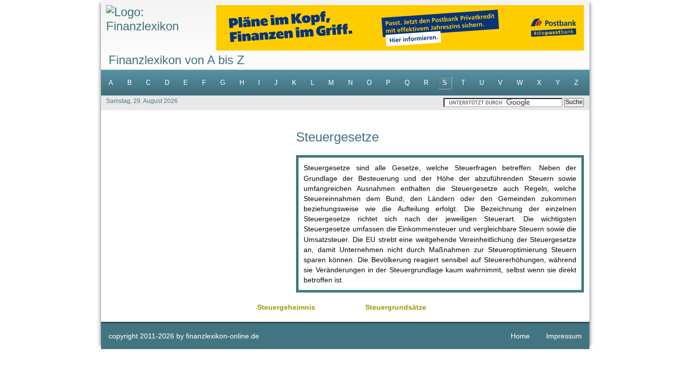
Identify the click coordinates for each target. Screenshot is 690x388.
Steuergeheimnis (286, 307)
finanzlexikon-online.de (222, 336)
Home (520, 336)
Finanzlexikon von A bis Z (176, 60)
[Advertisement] (198, 201)
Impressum (564, 336)
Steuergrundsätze (395, 307)
